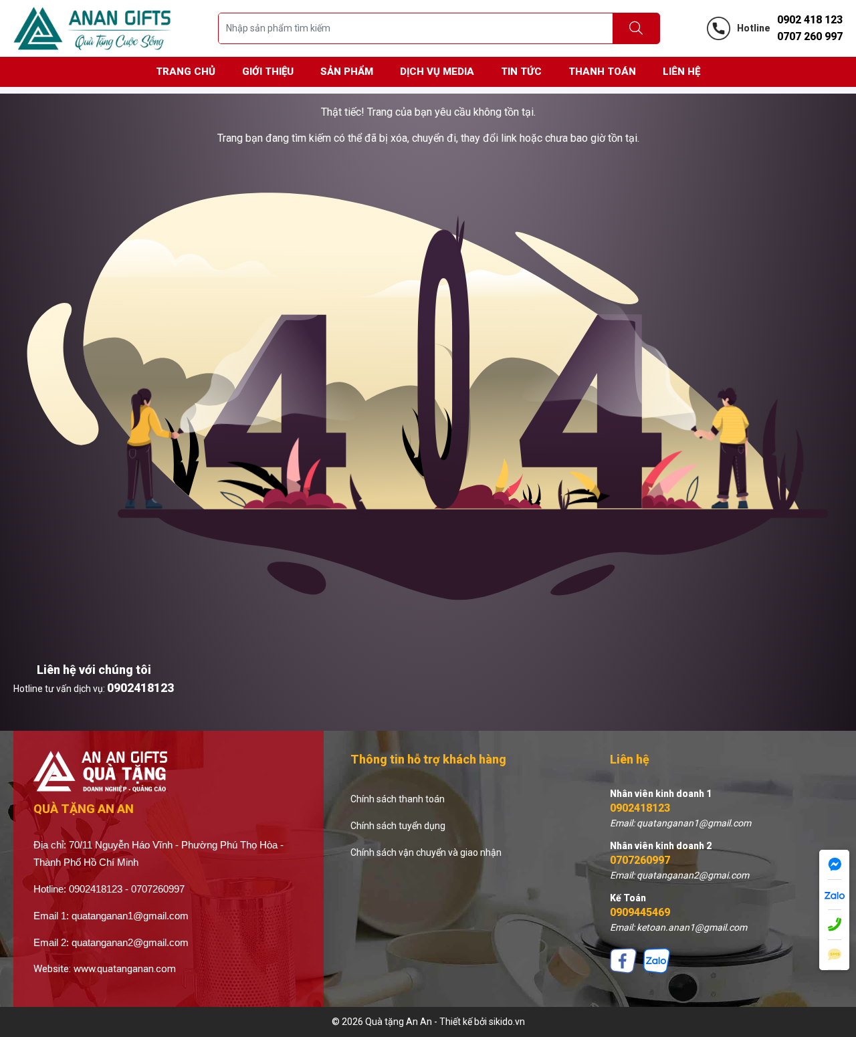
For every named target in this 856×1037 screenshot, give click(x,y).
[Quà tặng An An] (92, 27)
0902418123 (140, 688)
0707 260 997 (810, 36)
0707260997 (640, 860)
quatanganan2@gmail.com (130, 942)
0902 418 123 (810, 19)
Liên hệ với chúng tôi (94, 670)
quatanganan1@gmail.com (130, 915)
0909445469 (640, 912)
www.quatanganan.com (125, 969)
